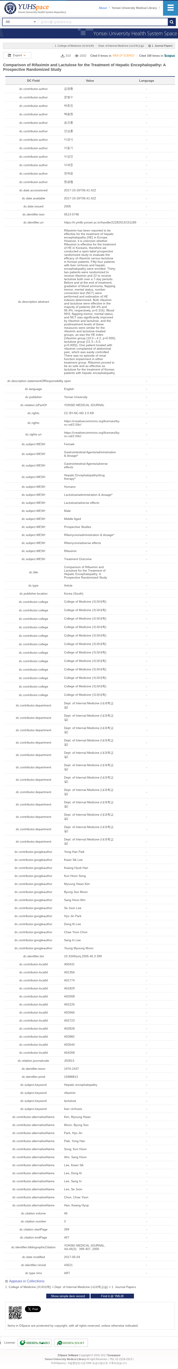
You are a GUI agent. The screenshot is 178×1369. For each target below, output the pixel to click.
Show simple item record (68, 1296)
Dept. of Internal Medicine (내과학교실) (121, 45)
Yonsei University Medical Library (134, 8)
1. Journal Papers (162, 45)
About (103, 8)
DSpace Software (68, 1355)
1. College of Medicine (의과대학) (74, 45)
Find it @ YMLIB (112, 1296)
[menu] (170, 8)
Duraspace (113, 1355)
